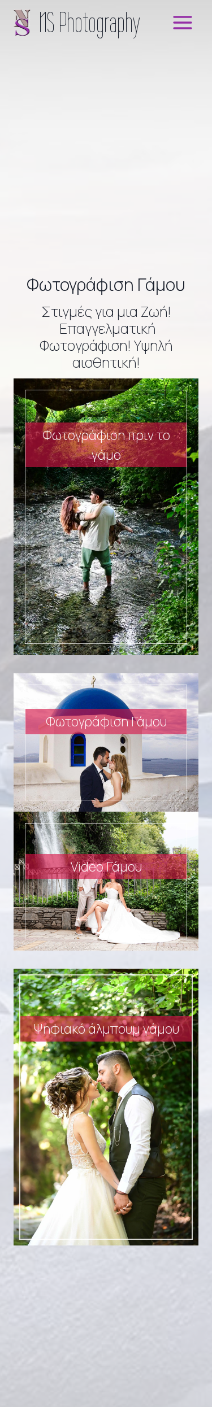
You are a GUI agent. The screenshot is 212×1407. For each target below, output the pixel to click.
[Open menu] (182, 22)
